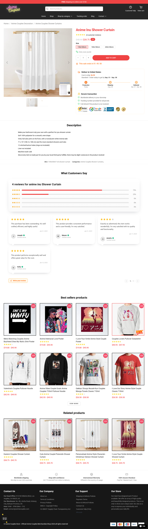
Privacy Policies (45, 503)
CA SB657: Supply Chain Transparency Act (55, 509)
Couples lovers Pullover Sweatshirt (126, 339)
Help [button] (143, 526)
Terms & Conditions (47, 499)
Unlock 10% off (5, 519)
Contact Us (80, 506)
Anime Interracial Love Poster (52, 339)
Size (77, 43)
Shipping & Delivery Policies (85, 496)
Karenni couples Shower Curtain (17, 454)
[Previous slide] (7, 62)
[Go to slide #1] (31, 102)
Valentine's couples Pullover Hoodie (18, 388)
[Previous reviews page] (126, 281)
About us (43, 496)
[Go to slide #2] (43, 102)
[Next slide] (68, 62)
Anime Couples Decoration (22, 23)
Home (6, 23)
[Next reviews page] (138, 281)
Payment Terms (81, 499)
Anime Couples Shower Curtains (48, 23)
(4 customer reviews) (93, 35)
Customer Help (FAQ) (83, 509)
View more (74, 403)
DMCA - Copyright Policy (49, 506)
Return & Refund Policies (85, 503)
